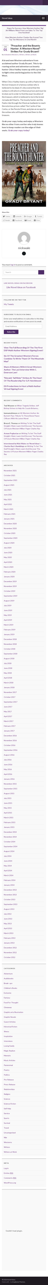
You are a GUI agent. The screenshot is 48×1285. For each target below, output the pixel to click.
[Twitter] (7, 2)
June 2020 (8, 552)
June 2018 (8, 668)
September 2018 (10, 654)
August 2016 (9, 755)
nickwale (7, 55)
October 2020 (9, 533)
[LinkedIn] (11, 2)
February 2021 (9, 514)
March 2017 (8, 721)
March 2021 (8, 509)
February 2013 (9, 938)
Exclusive (7, 993)
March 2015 (8, 817)
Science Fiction (10, 1104)
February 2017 (9, 726)
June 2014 (8, 861)
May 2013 (8, 923)
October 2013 (9, 899)
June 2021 (8, 495)
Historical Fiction (10, 1027)
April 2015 (8, 813)
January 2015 (9, 827)
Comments (10, 1178)
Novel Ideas (7, 18)
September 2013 (10, 904)
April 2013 (8, 928)
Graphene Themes (18, 1282)
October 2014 (9, 842)
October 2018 (9, 649)
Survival (7, 1123)
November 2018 (10, 644)
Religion (7, 1094)
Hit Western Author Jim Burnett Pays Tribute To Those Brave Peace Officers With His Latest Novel (21, 415)
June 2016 (8, 764)
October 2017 (9, 697)
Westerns (15, 55)
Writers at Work (30, 55)
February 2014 (9, 880)
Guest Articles (10, 1022)
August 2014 (9, 851)
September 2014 (10, 846)
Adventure (8, 974)
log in (12, 264)
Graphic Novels (10, 1017)
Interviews (8, 1041)
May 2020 (8, 557)
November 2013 (10, 895)
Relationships (9, 1089)
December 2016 (10, 736)
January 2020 (9, 576)
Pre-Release (9, 1080)
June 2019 (8, 610)
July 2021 (7, 490)
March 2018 (8, 682)
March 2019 (8, 625)
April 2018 (8, 678)
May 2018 (8, 673)
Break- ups (8, 983)
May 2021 (8, 499)
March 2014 (8, 875)
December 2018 (10, 639)
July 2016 (7, 760)
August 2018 (9, 658)
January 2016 (9, 779)
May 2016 (8, 769)
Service (7, 1113)
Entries (8, 1173)
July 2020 (7, 548)
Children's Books (10, 988)
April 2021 (8, 504)
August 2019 (9, 601)
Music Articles (9, 1060)
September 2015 (10, 789)
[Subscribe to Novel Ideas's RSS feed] (15, 2)
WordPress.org (10, 1183)
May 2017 (8, 711)
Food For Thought (11, 1002)
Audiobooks (8, 978)
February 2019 (9, 629)
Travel (6, 1128)
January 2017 (9, 731)
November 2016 (10, 740)
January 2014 (9, 885)
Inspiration (8, 1036)
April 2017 (8, 716)
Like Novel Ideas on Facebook (18, 283)
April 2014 (8, 870)
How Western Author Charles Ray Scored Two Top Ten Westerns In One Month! (24, 38)
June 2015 (8, 803)
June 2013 (8, 919)
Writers (22, 55)
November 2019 (10, 586)
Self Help (7, 1108)
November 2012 (10, 952)
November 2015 (10, 784)
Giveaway (8, 1007)
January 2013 (9, 943)
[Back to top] (42, 1279)
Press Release (9, 1084)
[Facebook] (3, 2)
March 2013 (8, 933)
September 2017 (10, 702)
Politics (7, 1075)
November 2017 (10, 692)
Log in (6, 1168)
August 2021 (9, 485)
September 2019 (10, 596)
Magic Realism (9, 1051)
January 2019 (9, 634)
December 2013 (10, 890)
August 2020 (9, 543)
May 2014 (8, 866)
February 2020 (9, 572)
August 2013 (9, 909)
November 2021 (10, 470)
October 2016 (9, 745)
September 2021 (10, 480)
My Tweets (9, 304)
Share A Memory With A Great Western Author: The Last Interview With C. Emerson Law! (22, 370)
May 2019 (8, 615)
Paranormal (8, 1065)
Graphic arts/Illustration (13, 1012)
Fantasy (7, 998)
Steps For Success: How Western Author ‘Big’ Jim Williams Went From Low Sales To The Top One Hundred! (25, 30)
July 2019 (7, 605)
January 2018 (9, 687)
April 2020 (8, 562)
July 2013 (7, 914)
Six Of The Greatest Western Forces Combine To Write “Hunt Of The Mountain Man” (24, 359)
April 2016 (8, 774)
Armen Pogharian (11, 433)
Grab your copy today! (19, 130)
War (5, 1137)
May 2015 (8, 808)
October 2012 (9, 957)
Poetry (6, 1070)
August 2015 (9, 793)
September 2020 (10, 538)
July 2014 (7, 856)
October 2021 (9, 475)
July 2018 (7, 663)
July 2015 (7, 798)
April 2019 (8, 620)
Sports (6, 1118)
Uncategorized (10, 1133)
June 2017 (8, 707)
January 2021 (9, 519)
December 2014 (10, 832)
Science (7, 1099)
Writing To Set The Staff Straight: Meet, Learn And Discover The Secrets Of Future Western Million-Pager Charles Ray (23, 426)
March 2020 (8, 567)
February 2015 (9, 822)
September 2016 (10, 750)
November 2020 (10, 528)
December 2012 (10, 948)
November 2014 (10, 837)
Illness (6, 1031)
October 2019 (9, 591)
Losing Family (9, 1046)
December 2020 (10, 523)
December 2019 (10, 581)
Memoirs (7, 1055)
